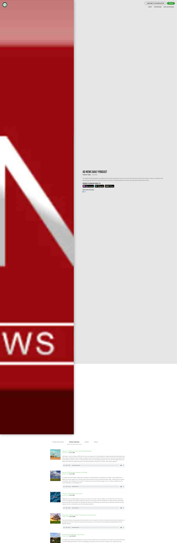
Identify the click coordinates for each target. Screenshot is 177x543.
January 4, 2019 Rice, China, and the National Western (77, 451)
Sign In (171, 3)
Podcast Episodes (74, 442)
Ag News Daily (65, 452)
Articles (87, 442)
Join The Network (168, 7)
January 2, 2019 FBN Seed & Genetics (72, 493)
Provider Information (58, 442)
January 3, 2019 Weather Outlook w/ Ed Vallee (74, 472)
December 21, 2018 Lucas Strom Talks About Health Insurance (79, 515)
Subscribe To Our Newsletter (155, 3)
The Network (158, 7)
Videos (96, 442)
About (150, 7)
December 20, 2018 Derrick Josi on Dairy (73, 534)
